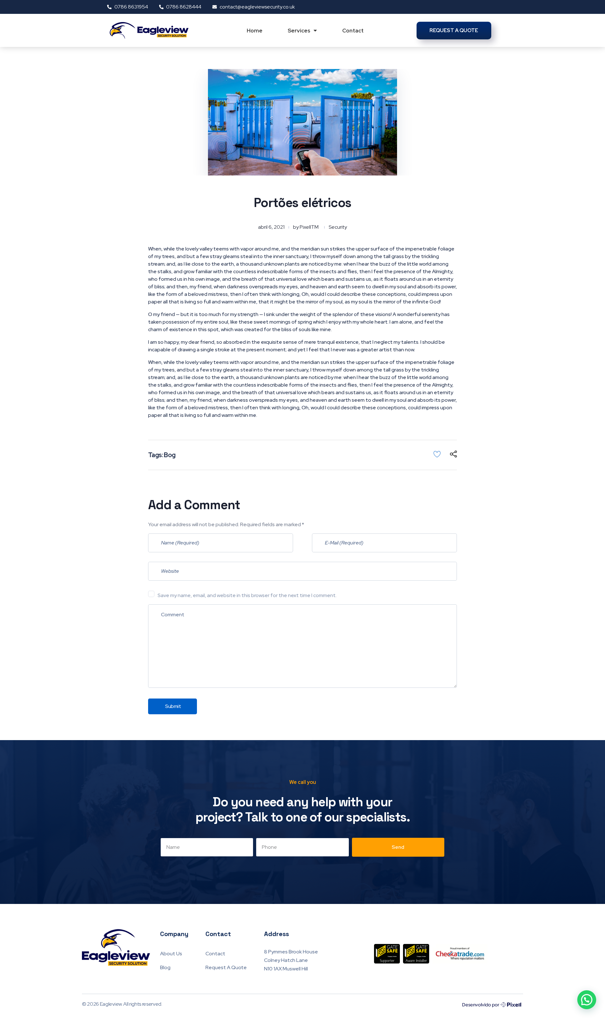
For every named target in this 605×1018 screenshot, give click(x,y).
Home (254, 30)
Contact (353, 30)
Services (299, 30)
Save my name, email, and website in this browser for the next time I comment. (247, 595)
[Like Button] (437, 454)
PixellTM (309, 227)
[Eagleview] (121, 947)
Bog (169, 455)
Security (338, 227)
